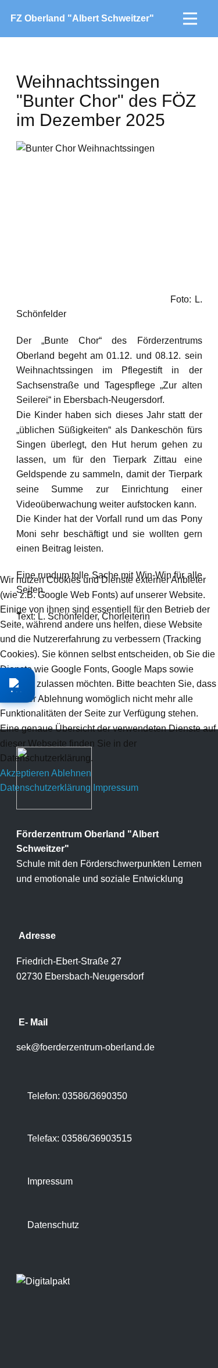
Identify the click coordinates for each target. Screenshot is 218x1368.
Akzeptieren (24, 773)
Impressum (115, 788)
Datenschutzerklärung (45, 788)
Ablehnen (71, 773)
